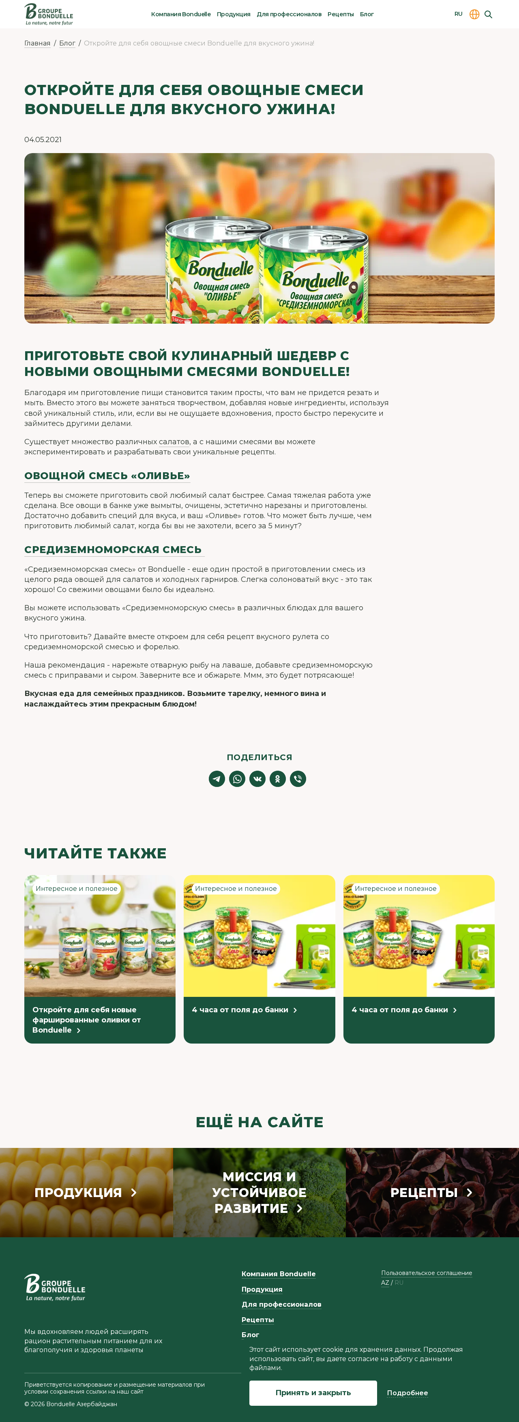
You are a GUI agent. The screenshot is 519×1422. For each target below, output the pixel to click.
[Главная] (48, 14)
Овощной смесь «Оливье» (107, 476)
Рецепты (341, 14)
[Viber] (298, 779)
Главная (37, 43)
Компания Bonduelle (180, 14)
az (385, 1282)
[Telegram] (217, 779)
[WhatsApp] (237, 779)
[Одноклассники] (278, 779)
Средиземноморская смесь (114, 549)
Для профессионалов (289, 14)
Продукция (234, 14)
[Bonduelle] (54, 1287)
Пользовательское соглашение (426, 1273)
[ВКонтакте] (257, 779)
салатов (174, 441)
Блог (367, 14)
